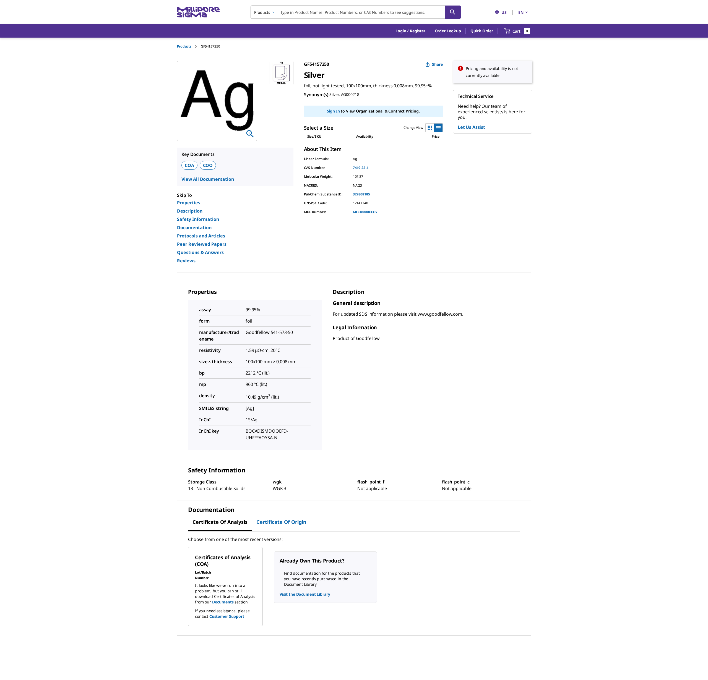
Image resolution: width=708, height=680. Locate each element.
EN (521, 12)
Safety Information (198, 219)
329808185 (361, 194)
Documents (223, 602)
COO (208, 165)
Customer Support (226, 616)
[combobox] (356, 12)
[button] (410, 31)
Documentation (194, 227)
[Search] (453, 12)
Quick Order (481, 30)
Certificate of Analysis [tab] (220, 522)
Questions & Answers (200, 252)
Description (189, 211)
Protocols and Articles (201, 236)
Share (437, 64)
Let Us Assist (471, 127)
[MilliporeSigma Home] (198, 12)
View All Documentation (207, 179)
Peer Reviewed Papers (202, 244)
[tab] (189, 46)
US (504, 12)
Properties (188, 203)
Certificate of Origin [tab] (281, 522)
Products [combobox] (262, 12)
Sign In (333, 111)
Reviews (186, 261)
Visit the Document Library (305, 594)
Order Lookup (448, 30)
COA (189, 165)
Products (184, 46)
